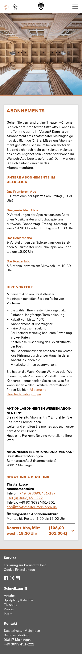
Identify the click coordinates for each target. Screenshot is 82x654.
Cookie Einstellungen (19, 569)
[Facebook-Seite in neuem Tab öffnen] (6, 578)
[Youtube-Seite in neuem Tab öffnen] (18, 578)
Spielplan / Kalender (18, 600)
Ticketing (10, 604)
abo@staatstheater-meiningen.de (32, 506)
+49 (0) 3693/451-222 (25, 497)
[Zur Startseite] (41, 6)
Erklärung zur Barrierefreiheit (25, 564)
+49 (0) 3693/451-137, (38, 493)
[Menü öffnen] (74, 6)
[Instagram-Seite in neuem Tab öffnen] (12, 578)
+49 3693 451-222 (19, 644)
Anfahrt (9, 595)
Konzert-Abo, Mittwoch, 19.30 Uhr (37, 530)
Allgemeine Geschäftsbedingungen (26, 392)
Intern (8, 613)
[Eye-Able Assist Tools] (16, 6)
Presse (9, 609)
